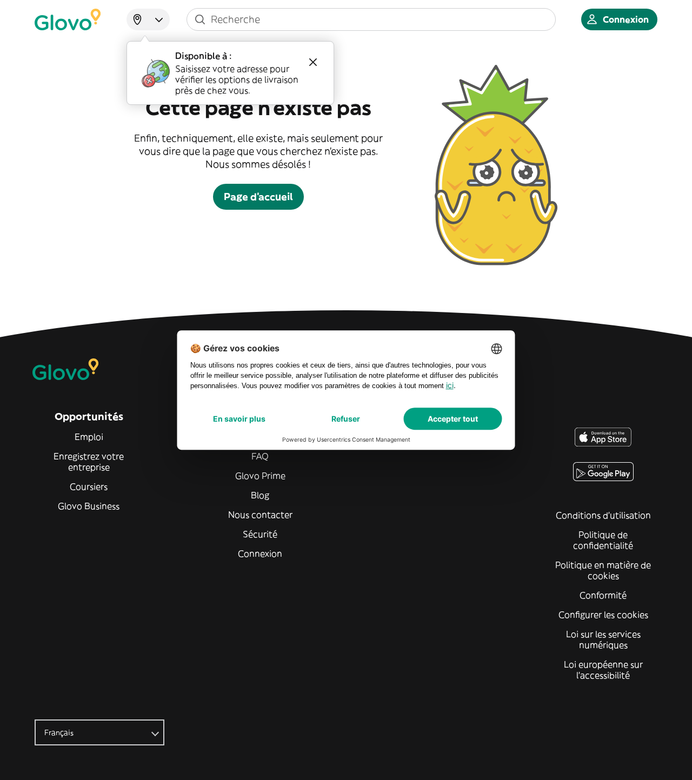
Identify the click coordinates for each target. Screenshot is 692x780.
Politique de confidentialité (603, 540)
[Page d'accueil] (68, 19)
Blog (260, 495)
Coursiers (89, 486)
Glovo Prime (260, 475)
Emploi (89, 436)
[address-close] (313, 62)
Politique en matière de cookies (603, 570)
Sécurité (260, 534)
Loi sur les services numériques (603, 639)
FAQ (260, 456)
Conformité (603, 595)
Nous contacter (260, 514)
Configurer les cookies (603, 614)
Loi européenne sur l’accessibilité (603, 670)
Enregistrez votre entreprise (89, 461)
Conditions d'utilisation (603, 515)
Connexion (260, 553)
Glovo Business (88, 506)
